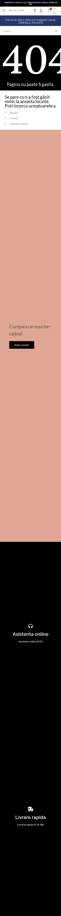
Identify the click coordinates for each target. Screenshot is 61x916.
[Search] (56, 31)
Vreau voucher (21, 344)
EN (54, 8)
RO (55, 12)
